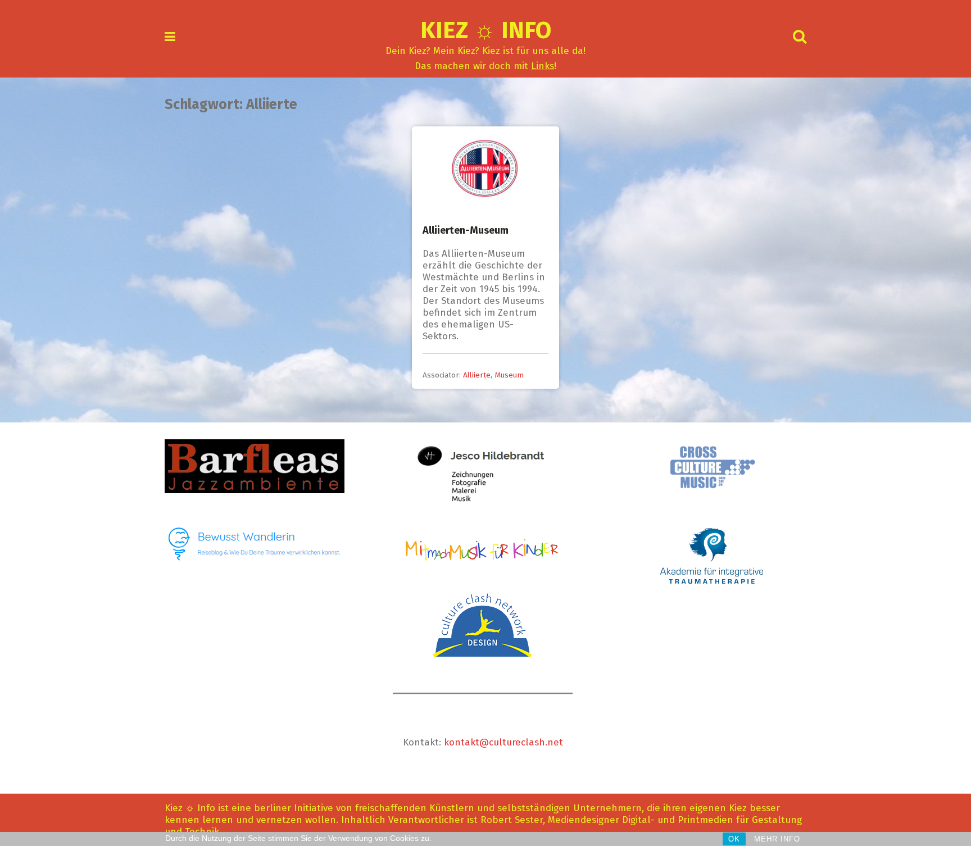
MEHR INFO (777, 839)
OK (734, 839)
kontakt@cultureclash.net (503, 742)
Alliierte (477, 375)
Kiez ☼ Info (485, 30)
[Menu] (170, 36)
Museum (509, 375)
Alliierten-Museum (466, 230)
